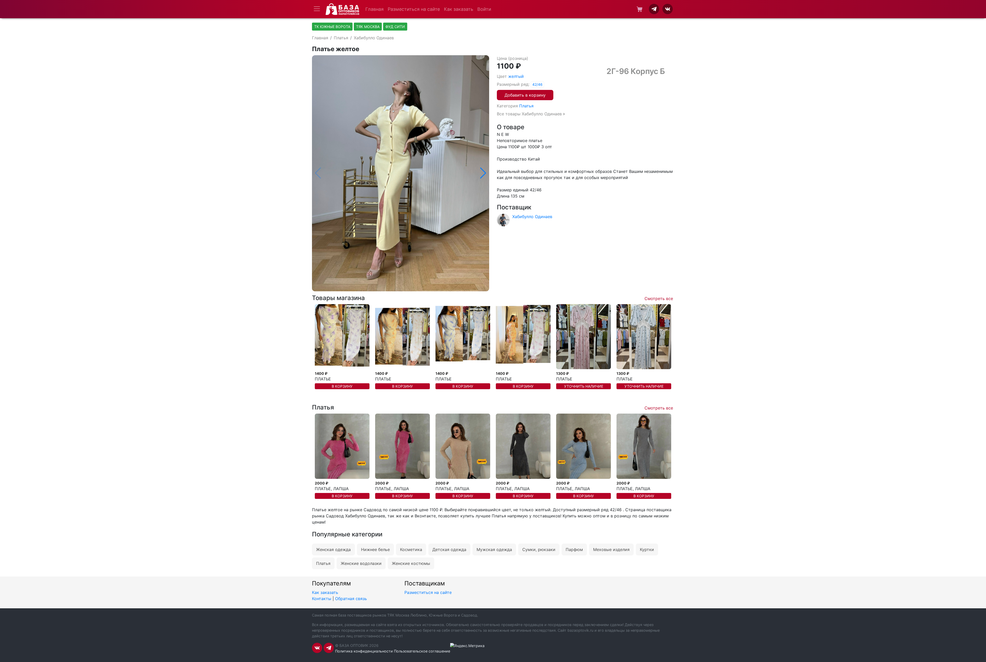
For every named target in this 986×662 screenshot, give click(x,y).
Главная (374, 9)
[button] (483, 173)
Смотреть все (658, 298)
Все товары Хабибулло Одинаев (529, 113)
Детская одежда (449, 549)
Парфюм (574, 549)
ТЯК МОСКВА (368, 26)
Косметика (411, 549)
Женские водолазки (361, 563)
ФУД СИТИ (395, 26)
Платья (341, 37)
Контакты (321, 598)
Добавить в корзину (525, 95)
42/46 (537, 84)
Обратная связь (351, 598)
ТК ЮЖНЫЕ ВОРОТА (332, 26)
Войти (484, 9)
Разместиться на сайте (414, 9)
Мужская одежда (494, 549)
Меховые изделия (611, 549)
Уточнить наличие (583, 386)
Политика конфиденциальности (364, 651)
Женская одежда (333, 549)
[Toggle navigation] (317, 9)
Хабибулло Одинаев (374, 37)
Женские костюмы (411, 563)
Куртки (647, 549)
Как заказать (458, 9)
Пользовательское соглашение (422, 651)
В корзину (342, 386)
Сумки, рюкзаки (538, 549)
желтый (516, 76)
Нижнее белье (375, 549)
